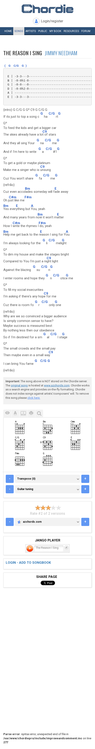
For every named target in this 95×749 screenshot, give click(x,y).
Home (8, 31)
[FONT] (15, 413)
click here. (33, 397)
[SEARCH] (39, 413)
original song (19, 385)
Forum (85, 31)
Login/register (52, 21)
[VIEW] (7, 413)
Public (42, 31)
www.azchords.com (57, 385)
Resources (71, 31)
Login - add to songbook (28, 563)
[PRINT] (31, 413)
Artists (30, 31)
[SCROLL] (23, 413)
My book (55, 31)
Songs (18, 31)
